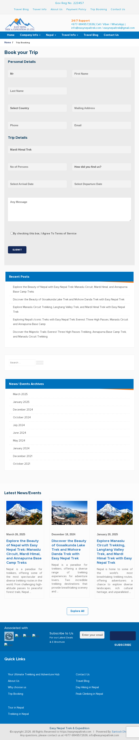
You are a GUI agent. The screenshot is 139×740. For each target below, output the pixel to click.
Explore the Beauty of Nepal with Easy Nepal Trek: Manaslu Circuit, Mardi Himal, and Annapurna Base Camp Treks (70, 289)
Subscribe (123, 635)
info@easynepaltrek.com (86, 28)
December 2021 (22, 456)
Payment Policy (76, 9)
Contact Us (118, 9)
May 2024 (19, 440)
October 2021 (21, 463)
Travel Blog (21, 9)
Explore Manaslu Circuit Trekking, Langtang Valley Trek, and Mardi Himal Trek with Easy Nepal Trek (69, 309)
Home (10, 35)
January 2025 (21, 402)
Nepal (50, 35)
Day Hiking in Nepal (87, 687)
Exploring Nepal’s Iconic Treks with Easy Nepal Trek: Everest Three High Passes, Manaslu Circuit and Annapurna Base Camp (70, 322)
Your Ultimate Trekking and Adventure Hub (34, 674)
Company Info (29, 35)
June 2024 (19, 432)
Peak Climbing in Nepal (89, 693)
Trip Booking (98, 9)
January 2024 (21, 448)
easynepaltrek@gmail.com (119, 28)
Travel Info (40, 9)
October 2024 (22, 417)
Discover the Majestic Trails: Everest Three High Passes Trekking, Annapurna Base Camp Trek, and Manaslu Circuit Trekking (70, 334)
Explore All (77, 611)
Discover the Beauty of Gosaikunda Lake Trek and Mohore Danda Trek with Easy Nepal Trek (68, 299)
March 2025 (20, 394)
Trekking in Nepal (18, 714)
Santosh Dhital (120, 731)
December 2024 (23, 409)
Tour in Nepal (16, 707)
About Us (57, 9)
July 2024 (19, 425)
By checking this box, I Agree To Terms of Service (45, 233)
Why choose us (17, 687)
